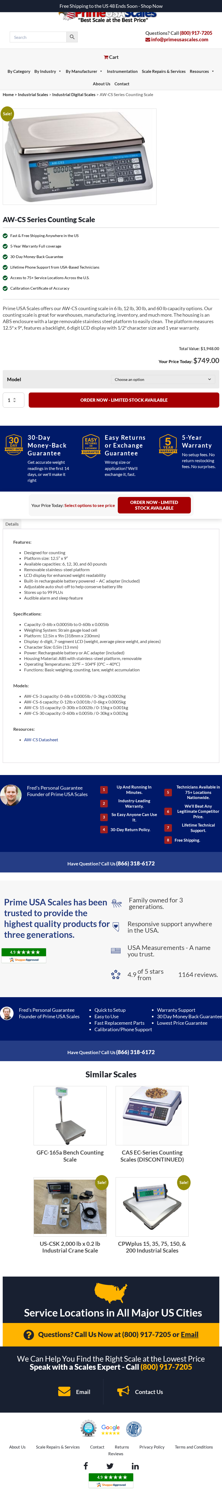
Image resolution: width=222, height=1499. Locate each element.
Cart (113, 57)
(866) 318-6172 (135, 863)
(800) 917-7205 (196, 33)
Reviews (115, 1453)
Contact (122, 83)
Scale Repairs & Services (164, 71)
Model (14, 379)
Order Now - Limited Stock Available (124, 399)
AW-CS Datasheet (41, 739)
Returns (122, 1446)
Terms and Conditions (194, 1446)
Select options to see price (89, 505)
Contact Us (148, 1391)
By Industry (45, 71)
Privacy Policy (152, 1446)
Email (189, 1334)
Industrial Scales (33, 94)
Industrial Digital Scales (74, 94)
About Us (101, 83)
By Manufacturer (81, 71)
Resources (199, 71)
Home (8, 94)
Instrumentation (122, 71)
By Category (19, 71)
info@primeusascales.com (179, 39)
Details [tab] (12, 523)
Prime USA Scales (111, 13)
